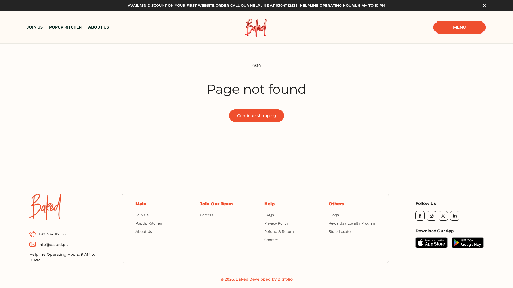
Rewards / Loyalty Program (352, 223)
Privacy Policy (276, 223)
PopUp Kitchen (148, 223)
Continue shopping (256, 115)
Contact (271, 240)
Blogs (334, 215)
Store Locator (340, 231)
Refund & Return (279, 231)
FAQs (269, 215)
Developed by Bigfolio (271, 279)
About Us (143, 231)
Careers (206, 215)
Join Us (142, 215)
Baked (242, 279)
